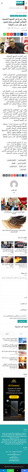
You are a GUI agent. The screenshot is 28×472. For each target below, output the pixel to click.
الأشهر (7, 334)
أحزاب (16, 12)
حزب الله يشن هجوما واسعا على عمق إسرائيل (21, 265)
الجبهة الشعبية (21, 160)
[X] (23, 175)
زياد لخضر (22, 169)
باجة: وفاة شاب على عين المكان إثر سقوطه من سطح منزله (21, 251)
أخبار (20, 15)
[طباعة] (4, 175)
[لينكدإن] (20, 175)
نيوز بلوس (23, 28)
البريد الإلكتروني (23, 303)
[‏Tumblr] (17, 175)
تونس (16, 15)
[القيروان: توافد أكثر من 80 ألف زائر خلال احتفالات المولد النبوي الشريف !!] (22, 347)
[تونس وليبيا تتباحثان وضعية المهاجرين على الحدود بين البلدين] (7, 244)
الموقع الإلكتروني (23, 309)
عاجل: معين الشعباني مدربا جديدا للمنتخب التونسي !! (13, 7)
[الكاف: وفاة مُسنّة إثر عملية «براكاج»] (7, 259)
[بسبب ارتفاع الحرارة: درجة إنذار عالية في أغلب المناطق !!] (22, 359)
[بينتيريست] (15, 175)
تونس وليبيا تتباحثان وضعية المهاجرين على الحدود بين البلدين (7, 251)
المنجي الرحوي (21, 163)
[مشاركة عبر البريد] (6, 175)
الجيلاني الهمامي (11, 160)
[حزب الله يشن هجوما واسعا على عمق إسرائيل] (21, 259)
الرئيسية (24, 12)
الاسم (25, 297)
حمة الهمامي (13, 166)
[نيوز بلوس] (20, 3)
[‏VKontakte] (9, 175)
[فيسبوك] (26, 175)
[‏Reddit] (12, 175)
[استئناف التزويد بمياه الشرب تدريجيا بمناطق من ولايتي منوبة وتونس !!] (22, 340)
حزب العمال (22, 166)
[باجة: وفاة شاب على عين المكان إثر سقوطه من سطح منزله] (21, 244)
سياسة (20, 12)
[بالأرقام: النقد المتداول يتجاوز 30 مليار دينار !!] (22, 353)
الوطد (13, 163)
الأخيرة (20, 334)
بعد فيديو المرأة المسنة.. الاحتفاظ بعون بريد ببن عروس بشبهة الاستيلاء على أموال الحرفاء (10, 366)
